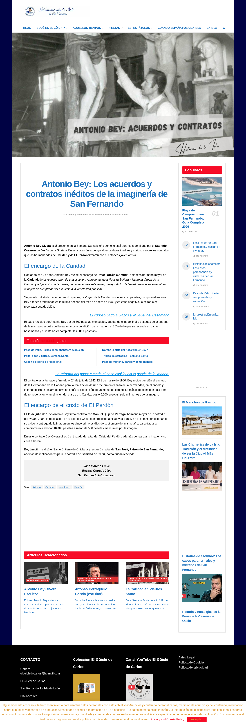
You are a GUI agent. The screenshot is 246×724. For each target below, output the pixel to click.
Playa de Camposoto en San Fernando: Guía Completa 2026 (193, 218)
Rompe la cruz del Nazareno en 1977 (125, 349)
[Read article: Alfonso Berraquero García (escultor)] (96, 573)
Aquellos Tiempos (87, 27)
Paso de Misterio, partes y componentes (127, 361)
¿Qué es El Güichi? (51, 27)
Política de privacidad (193, 667)
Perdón (78, 487)
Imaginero (64, 487)
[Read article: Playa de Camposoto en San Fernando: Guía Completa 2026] (202, 191)
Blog (27, 27)
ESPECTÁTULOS (139, 27)
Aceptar (197, 719)
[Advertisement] (160, 11)
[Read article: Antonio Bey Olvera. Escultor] (46, 573)
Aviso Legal (186, 657)
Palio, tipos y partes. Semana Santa (46, 355)
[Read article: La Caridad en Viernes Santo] (147, 573)
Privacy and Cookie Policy (167, 719)
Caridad (50, 487)
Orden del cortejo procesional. (43, 361)
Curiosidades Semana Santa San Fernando (148, 579)
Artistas (37, 487)
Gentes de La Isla (37, 580)
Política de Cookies (191, 662)
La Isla (212, 27)
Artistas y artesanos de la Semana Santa (88, 214)
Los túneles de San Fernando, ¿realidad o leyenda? (206, 246)
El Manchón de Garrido (199, 402)
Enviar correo (28, 696)
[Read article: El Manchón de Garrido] (202, 420)
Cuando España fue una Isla (179, 27)
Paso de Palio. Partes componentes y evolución (54, 349)
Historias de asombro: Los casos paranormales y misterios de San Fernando (206, 272)
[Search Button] (224, 27)
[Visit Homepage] (55, 11)
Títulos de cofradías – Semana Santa (125, 355)
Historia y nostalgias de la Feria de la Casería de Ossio (201, 616)
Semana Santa (120, 214)
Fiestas (114, 27)
